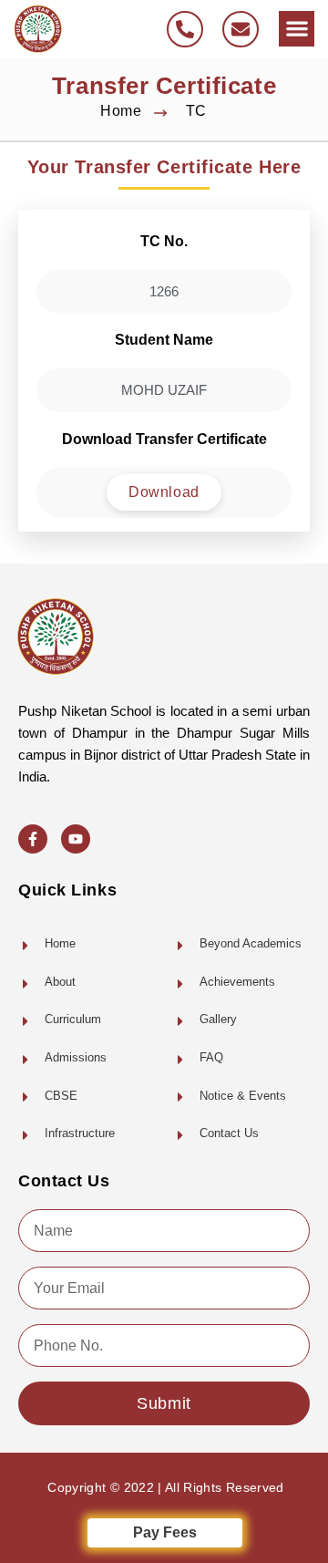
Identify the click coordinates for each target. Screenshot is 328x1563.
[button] (296, 29)
